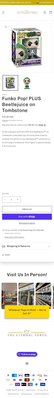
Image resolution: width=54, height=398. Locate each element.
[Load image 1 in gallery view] (10, 83)
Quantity (5, 193)
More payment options (27, 223)
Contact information (41, 394)
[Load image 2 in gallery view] (26, 83)
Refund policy (31, 390)
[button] (3, 12)
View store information (14, 237)
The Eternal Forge (17, 390)
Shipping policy (26, 394)
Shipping (5, 120)
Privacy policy (43, 390)
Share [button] (7, 255)
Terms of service (13, 394)
